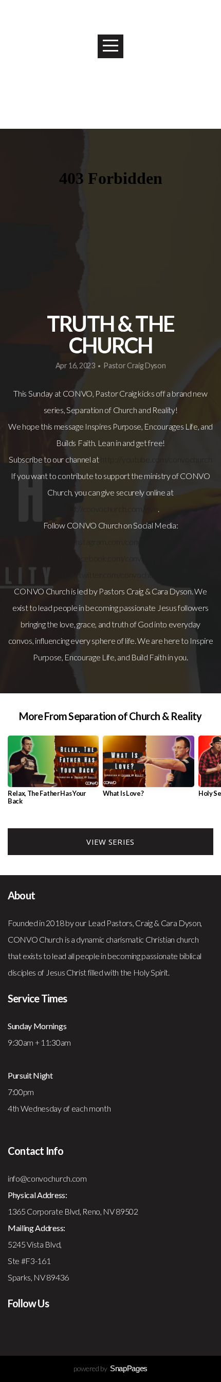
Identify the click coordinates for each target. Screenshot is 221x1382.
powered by (110, 1368)
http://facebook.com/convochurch (110, 558)
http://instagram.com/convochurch (110, 542)
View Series (110, 842)
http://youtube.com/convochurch (156, 459)
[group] (53, 774)
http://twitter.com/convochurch (110, 574)
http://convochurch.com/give (110, 509)
